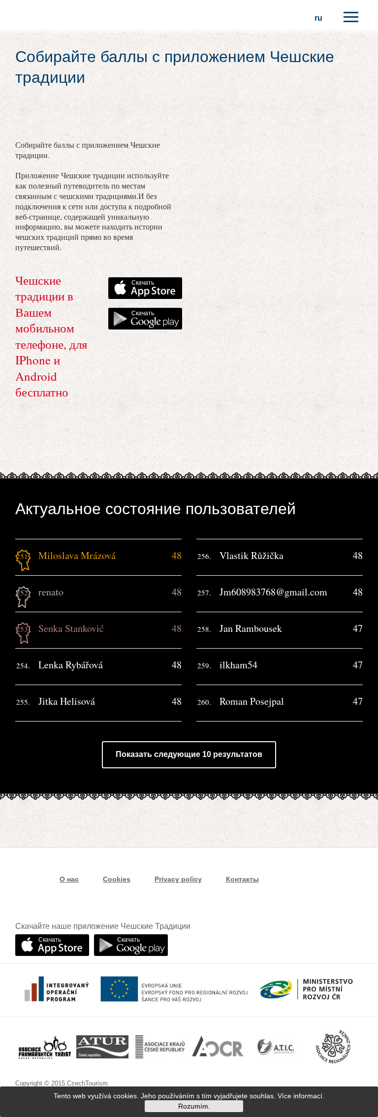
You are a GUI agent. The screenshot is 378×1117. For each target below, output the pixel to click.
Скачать (142, 282)
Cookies (116, 879)
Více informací (300, 1096)
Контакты (242, 879)
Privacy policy (178, 879)
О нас (69, 879)
